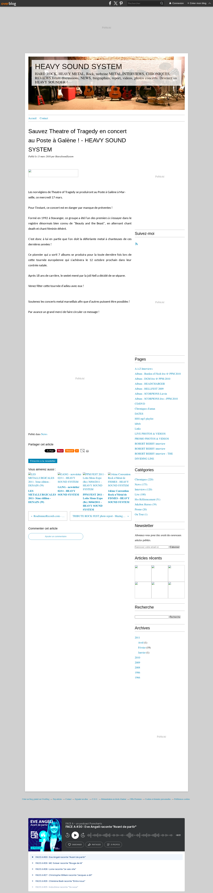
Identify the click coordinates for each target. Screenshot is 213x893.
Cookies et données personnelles (158, 799)
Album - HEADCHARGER (150, 383)
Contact (44, 118)
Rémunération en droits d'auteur (113, 799)
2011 (137, 637)
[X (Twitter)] (115, 3)
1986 (137, 672)
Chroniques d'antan (145, 408)
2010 (137, 657)
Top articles (57, 799)
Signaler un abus (82, 799)
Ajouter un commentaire (56, 536)
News (44, 434)
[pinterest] (121, 3)
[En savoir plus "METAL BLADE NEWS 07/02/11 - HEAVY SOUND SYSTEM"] (176, 590)
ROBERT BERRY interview (150, 443)
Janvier (142, 652)
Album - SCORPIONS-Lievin (151, 393)
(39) (146, 504)
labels (138, 423)
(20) (141, 509)
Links (138, 428)
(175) (141, 484)
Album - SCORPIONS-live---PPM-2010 (156, 398)
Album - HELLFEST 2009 (149, 388)
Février (142, 647)
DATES (139, 413)
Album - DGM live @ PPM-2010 (152, 378)
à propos (115, 845)
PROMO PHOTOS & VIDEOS (152, 438)
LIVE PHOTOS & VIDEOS (150, 433)
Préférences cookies (182, 799)
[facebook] (110, 3)
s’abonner (77, 845)
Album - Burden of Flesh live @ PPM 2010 (158, 373)
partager (96, 845)
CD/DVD (140, 403)
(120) (143, 489)
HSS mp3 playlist (144, 418)
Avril (140, 642)
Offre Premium (136, 799)
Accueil (32, 118)
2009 (137, 662)
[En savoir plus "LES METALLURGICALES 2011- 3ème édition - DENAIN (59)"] (143, 573)
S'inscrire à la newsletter (43, 461)
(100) (140, 494)
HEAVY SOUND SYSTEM (78, 66)
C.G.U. (95, 799)
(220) (144, 479)
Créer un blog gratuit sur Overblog (35, 799)
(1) (141, 514)
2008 (137, 667)
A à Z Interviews (144, 368)
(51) (147, 499)
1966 (137, 677)
